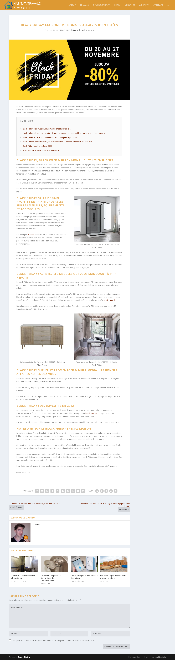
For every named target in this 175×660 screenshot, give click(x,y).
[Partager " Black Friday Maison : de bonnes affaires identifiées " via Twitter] (42, 490)
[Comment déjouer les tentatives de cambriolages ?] (54, 564)
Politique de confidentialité (155, 657)
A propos (144, 5)
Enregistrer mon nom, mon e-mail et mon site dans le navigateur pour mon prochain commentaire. (53, 640)
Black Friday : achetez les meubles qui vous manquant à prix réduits (51, 137)
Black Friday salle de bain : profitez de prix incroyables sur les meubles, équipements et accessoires (64, 133)
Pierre (55, 30)
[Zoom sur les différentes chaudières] (24, 564)
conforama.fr (109, 300)
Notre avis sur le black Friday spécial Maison (41, 150)
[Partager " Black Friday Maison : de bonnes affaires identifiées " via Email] (78, 490)
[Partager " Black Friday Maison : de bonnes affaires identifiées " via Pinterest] (57, 490)
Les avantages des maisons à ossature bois (113, 576)
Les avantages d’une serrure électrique (84, 576)
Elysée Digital (24, 657)
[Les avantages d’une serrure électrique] (84, 564)
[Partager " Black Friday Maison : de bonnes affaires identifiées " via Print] (83, 490)
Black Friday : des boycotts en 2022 (37, 146)
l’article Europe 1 (92, 413)
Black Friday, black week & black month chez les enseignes (47, 129)
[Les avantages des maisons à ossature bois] (113, 564)
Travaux (84, 5)
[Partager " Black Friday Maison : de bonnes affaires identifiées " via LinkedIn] (62, 490)
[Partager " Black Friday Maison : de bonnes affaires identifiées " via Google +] (47, 490)
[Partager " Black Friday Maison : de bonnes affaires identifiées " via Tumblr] (52, 490)
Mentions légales (135, 657)
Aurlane (31, 234)
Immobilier (129, 5)
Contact (158, 5)
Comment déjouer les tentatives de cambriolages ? (51, 577)
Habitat (71, 5)
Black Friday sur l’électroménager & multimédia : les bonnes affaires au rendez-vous (57, 141)
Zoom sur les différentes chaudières (23, 576)
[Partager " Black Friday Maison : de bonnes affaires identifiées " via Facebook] (37, 490)
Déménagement (101, 5)
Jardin (117, 5)
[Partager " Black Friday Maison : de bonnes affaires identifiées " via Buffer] (67, 490)
